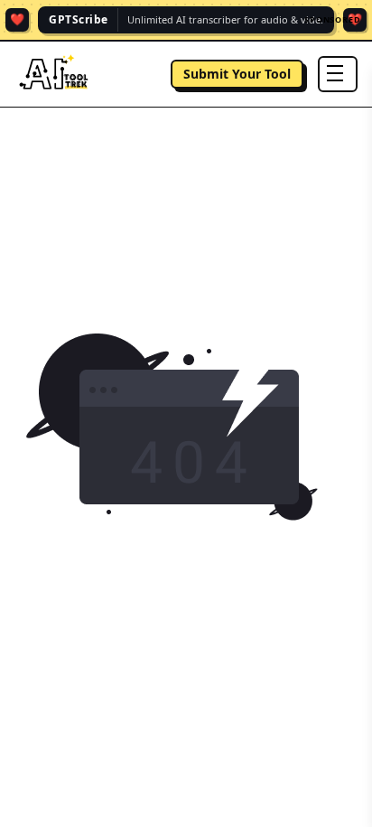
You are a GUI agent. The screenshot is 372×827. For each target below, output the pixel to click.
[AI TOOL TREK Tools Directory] (54, 74)
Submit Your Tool (237, 73)
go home (186, 551)
